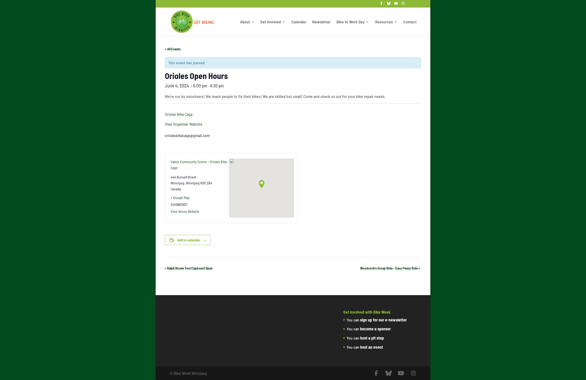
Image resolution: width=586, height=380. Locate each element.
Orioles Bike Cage (179, 114)
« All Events (173, 49)
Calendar (298, 22)
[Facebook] (382, 5)
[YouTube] (396, 5)
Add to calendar (188, 240)
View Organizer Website (183, 124)
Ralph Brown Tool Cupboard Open (188, 268)
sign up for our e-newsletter (383, 319)
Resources (384, 22)
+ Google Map (180, 197)
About (245, 22)
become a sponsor (375, 328)
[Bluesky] (389, 5)
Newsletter (321, 22)
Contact (410, 22)
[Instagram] (403, 5)
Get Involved (270, 22)
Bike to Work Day (350, 22)
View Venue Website (185, 211)
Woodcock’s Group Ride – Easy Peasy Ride (390, 268)
